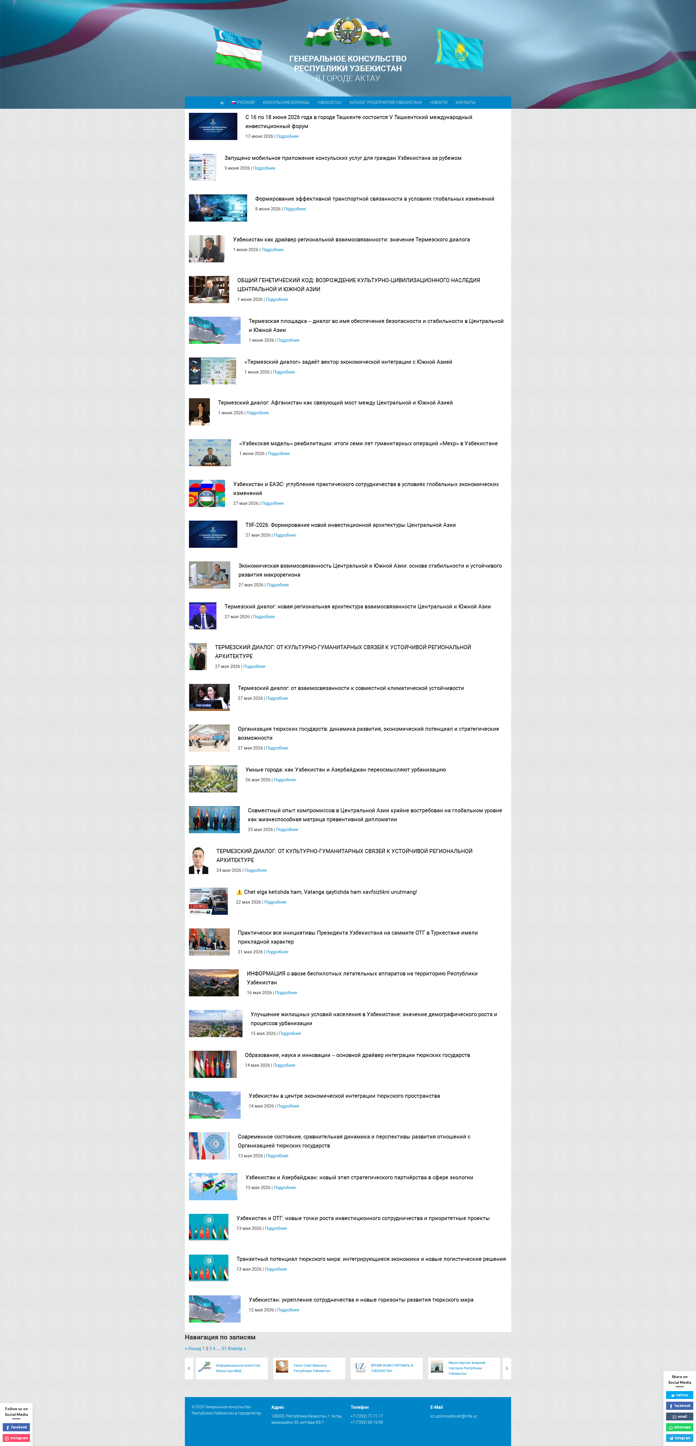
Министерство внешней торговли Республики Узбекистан (467, 1368)
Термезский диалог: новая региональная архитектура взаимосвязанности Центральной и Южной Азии (358, 606)
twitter (682, 1395)
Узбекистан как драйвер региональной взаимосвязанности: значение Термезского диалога (351, 239)
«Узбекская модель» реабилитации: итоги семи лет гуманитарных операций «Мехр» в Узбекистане (368, 443)
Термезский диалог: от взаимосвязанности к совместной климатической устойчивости (351, 688)
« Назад (193, 1348)
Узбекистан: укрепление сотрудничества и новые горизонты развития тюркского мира (361, 1299)
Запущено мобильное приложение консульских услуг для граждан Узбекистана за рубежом (343, 158)
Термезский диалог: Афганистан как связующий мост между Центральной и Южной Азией (335, 402)
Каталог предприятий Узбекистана (386, 102)
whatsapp (682, 1427)
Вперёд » (237, 1348)
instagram (19, 1438)
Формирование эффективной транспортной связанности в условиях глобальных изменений (375, 198)
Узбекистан (329, 102)
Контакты (466, 102)
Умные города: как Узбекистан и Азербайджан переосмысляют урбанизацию (346, 769)
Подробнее (287, 136)
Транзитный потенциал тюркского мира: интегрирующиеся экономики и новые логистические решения (371, 1259)
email (682, 1416)
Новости (439, 102)
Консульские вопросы (286, 102)
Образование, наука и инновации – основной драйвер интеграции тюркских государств (357, 1055)
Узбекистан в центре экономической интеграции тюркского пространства (344, 1096)
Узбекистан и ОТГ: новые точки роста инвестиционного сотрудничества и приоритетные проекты (363, 1218)
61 (224, 1348)
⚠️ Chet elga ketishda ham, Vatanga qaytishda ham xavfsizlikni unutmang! (326, 892)
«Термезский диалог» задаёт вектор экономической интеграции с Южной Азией (348, 362)
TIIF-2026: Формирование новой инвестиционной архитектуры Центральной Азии (351, 525)
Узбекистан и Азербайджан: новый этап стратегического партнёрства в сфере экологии (359, 1177)
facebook (682, 1405)
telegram (682, 1438)
